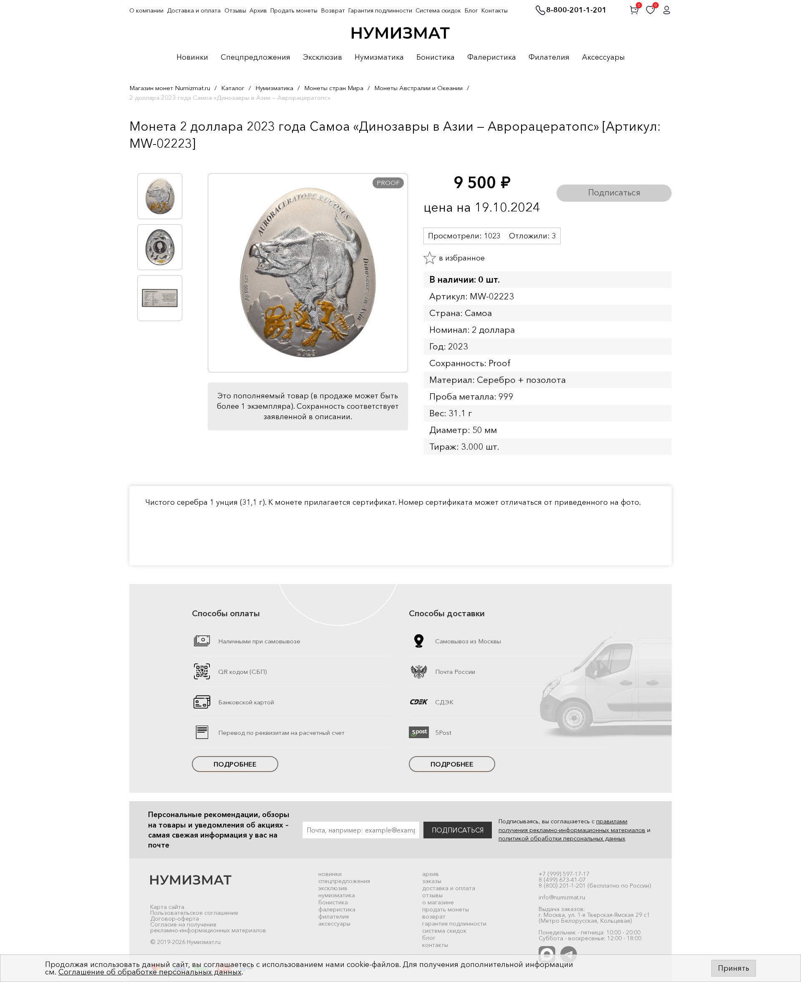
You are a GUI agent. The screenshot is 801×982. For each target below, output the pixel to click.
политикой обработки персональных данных (562, 838)
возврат (434, 916)
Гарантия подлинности (380, 10)
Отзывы (235, 10)
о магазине (438, 902)
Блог (471, 10)
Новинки (192, 57)
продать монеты (445, 909)
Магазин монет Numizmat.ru (169, 88)
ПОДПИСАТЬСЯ (458, 830)
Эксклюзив (322, 57)
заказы (431, 881)
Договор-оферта (174, 918)
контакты (435, 945)
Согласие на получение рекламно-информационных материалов (208, 927)
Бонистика (435, 57)
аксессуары (334, 923)
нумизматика (336, 895)
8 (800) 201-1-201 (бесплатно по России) (595, 885)
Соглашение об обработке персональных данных (150, 972)
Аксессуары (603, 57)
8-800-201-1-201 (576, 10)
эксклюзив (333, 888)
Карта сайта (167, 907)
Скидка (148, 161)
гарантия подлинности (454, 923)
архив (430, 874)
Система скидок (438, 10)
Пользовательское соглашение (194, 912)
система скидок (444, 930)
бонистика (333, 902)
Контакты (494, 10)
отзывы (432, 895)
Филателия (549, 57)
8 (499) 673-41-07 (562, 879)
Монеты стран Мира (333, 88)
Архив (258, 10)
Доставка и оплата (194, 10)
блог (429, 938)
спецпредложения (344, 881)
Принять (733, 968)
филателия (333, 916)
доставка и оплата (448, 888)
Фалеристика (491, 57)
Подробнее (235, 764)
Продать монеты (293, 10)
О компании (146, 10)
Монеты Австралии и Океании (418, 88)
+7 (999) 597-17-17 (564, 874)
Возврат (333, 10)
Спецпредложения (255, 57)
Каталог (232, 88)
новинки (330, 874)
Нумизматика (379, 57)
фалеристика (336, 909)
